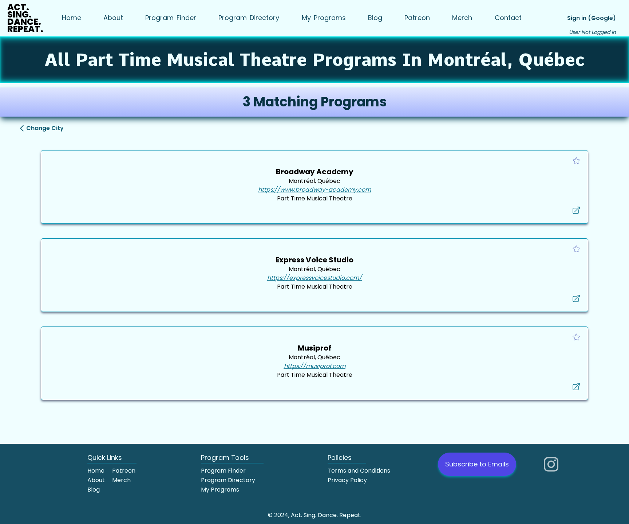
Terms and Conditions (359, 470)
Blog (93, 489)
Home (95, 470)
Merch (121, 480)
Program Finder (223, 470)
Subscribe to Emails (477, 464)
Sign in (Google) (591, 18)
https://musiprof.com (314, 366)
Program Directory (228, 480)
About (96, 480)
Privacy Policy (347, 480)
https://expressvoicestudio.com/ (314, 278)
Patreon (123, 470)
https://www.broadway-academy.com (314, 189)
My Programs (220, 489)
